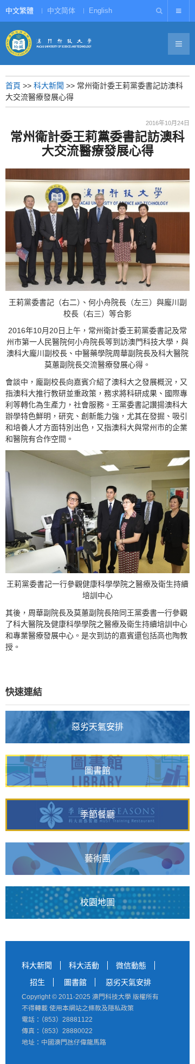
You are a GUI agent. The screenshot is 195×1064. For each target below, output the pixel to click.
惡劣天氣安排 (128, 982)
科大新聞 (49, 85)
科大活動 (84, 965)
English (100, 11)
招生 (37, 982)
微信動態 (131, 965)
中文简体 (61, 11)
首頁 (13, 85)
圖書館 (75, 982)
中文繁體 (19, 11)
